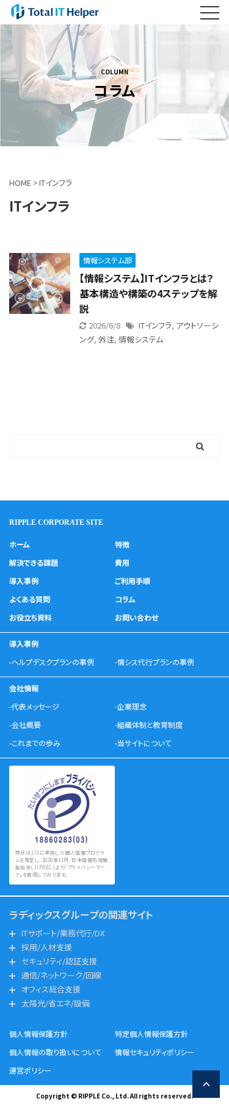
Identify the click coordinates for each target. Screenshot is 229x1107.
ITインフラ (155, 325)
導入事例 (23, 580)
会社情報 (23, 688)
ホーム (19, 544)
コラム (125, 599)
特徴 (122, 544)
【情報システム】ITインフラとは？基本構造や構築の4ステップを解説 (148, 293)
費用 (122, 562)
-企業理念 (131, 706)
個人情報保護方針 (38, 1033)
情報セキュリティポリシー (154, 1052)
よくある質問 (29, 599)
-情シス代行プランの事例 (154, 662)
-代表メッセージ (34, 706)
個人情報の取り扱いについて (55, 1052)
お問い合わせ (136, 617)
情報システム (140, 339)
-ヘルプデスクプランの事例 (51, 662)
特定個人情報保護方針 (151, 1033)
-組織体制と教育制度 (149, 724)
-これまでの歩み (34, 743)
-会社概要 (25, 724)
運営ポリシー (30, 1070)
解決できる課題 (33, 562)
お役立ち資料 (30, 617)
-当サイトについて (143, 743)
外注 (106, 339)
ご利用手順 (132, 580)
